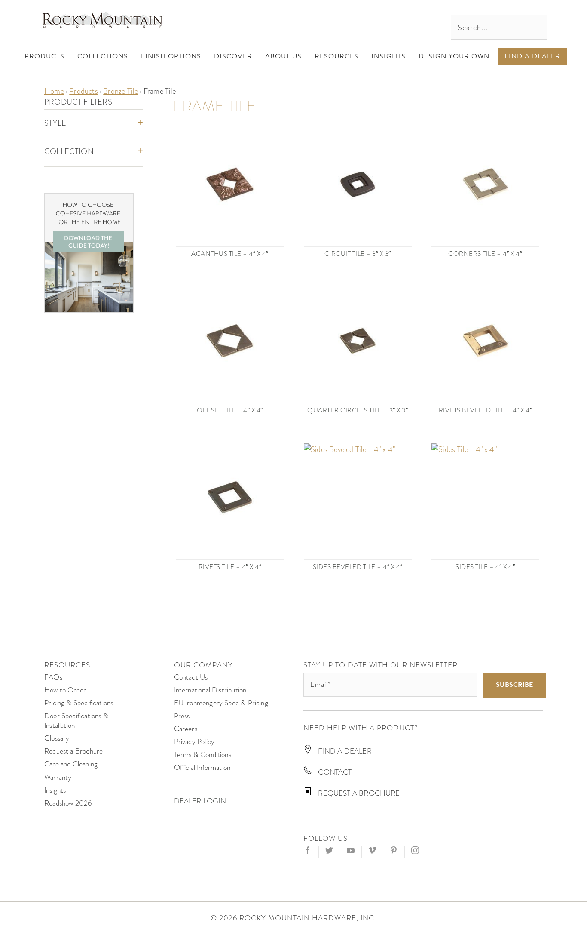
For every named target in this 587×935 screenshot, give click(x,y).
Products (83, 91)
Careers (185, 729)
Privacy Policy (194, 742)
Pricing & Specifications (78, 703)
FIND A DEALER (344, 751)
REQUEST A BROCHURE (358, 793)
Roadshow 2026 (68, 803)
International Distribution (210, 690)
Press (182, 716)
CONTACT (334, 772)
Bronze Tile (120, 91)
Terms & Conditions (202, 755)
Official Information (202, 767)
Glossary (56, 738)
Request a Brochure (73, 751)
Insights (55, 790)
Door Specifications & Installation (76, 720)
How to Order (65, 690)
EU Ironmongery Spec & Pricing (221, 703)
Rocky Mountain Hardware (102, 20)
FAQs (53, 677)
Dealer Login (200, 801)
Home (54, 91)
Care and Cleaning (71, 764)
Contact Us (191, 677)
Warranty (57, 777)
